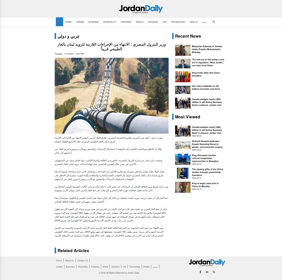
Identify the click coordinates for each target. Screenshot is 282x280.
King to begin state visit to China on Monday (205, 185)
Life (164, 21)
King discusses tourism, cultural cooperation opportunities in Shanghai (205, 158)
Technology (178, 21)
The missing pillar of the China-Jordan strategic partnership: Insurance (208, 172)
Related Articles (73, 250)
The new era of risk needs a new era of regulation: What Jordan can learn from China (208, 62)
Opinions (153, 21)
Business (94, 21)
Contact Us (82, 260)
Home (68, 21)
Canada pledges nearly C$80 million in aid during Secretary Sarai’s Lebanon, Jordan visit (207, 102)
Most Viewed (187, 117)
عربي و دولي (69, 36)
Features (126, 21)
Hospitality (109, 21)
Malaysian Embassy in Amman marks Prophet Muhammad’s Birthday (207, 49)
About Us (69, 260)
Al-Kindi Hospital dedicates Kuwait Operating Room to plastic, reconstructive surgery (207, 144)
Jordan (80, 21)
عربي (204, 21)
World (139, 21)
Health (194, 21)
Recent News (188, 36)
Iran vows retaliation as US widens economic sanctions (206, 87)
